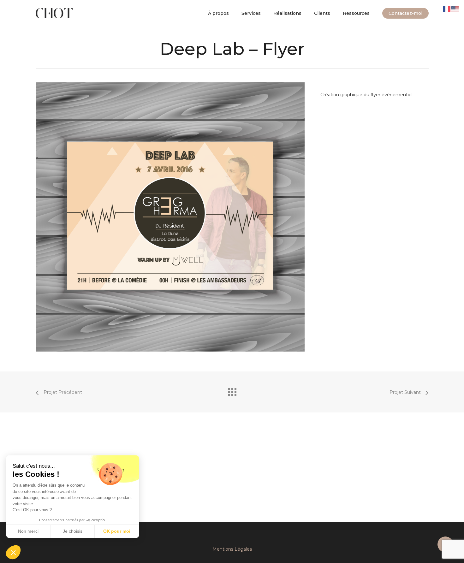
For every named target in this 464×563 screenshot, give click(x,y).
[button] (13, 552)
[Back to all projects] (232, 390)
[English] (455, 9)
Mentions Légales (232, 549)
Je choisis (72, 531)
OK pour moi (116, 531)
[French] (447, 9)
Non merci (28, 531)
